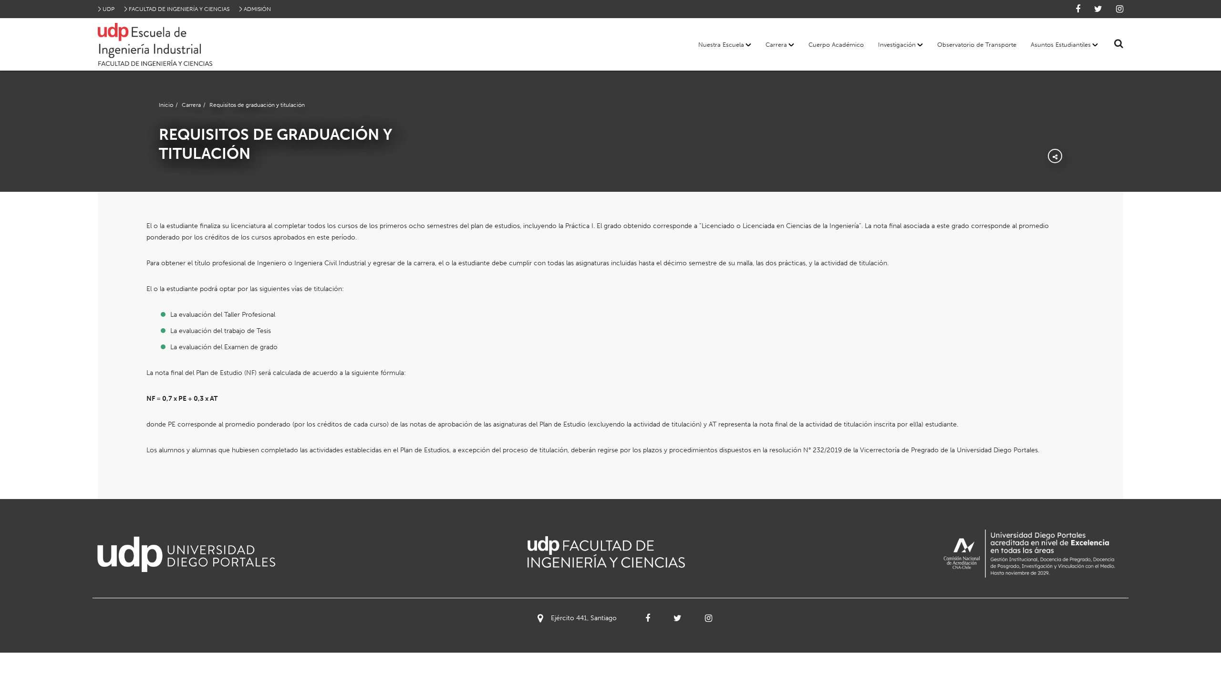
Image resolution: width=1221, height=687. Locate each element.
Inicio (166, 105)
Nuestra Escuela (721, 44)
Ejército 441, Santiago (584, 618)
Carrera (776, 44)
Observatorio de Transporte (976, 44)
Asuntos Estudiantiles (1061, 44)
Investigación (897, 44)
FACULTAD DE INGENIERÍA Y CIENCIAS (179, 9)
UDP (108, 9)
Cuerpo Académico (836, 44)
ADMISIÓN (257, 9)
